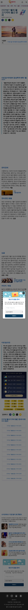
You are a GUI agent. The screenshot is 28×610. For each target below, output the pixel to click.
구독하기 (14, 316)
